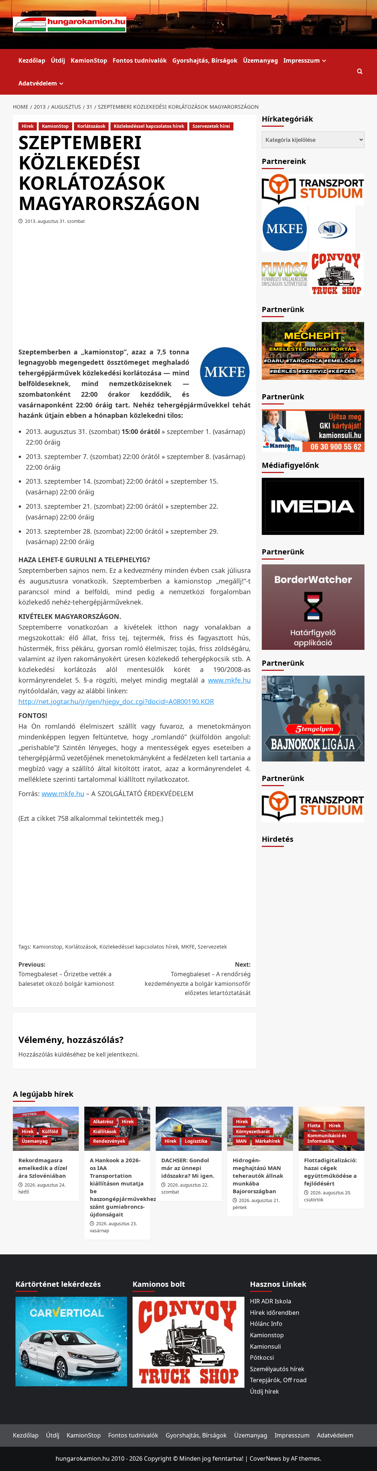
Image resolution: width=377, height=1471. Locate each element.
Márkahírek (267, 1141)
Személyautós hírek (277, 1369)
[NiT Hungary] (332, 228)
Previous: (66, 973)
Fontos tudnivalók (140, 60)
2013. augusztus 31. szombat (55, 221)
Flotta (313, 1125)
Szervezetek (212, 946)
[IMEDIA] (313, 505)
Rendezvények (109, 1141)
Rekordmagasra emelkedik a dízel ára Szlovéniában (42, 1167)
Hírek (28, 126)
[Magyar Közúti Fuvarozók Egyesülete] (285, 228)
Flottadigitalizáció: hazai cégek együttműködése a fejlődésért (330, 1171)
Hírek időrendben (274, 1313)
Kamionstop (47, 946)
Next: (198, 978)
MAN (241, 1141)
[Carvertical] (71, 1341)
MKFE (188, 946)
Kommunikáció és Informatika (326, 1138)
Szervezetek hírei (211, 126)
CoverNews (265, 1458)
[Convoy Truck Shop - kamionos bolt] (336, 273)
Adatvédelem (37, 83)
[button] (359, 71)
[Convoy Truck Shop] (188, 1342)
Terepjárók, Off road (278, 1380)
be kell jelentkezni (112, 1054)
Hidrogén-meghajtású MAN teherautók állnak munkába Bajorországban (258, 1175)
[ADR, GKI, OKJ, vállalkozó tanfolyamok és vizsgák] (313, 189)
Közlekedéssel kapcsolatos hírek (149, 126)
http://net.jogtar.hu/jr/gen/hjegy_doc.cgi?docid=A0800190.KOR (116, 701)
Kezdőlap (31, 60)
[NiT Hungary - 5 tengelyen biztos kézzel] (313, 717)
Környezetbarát (253, 1131)
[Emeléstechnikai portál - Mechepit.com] (313, 350)
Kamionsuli (265, 1346)
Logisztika (196, 1141)
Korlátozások (91, 126)
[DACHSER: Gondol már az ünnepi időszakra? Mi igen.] (189, 1128)
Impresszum (301, 60)
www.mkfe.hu (229, 680)
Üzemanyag (260, 60)
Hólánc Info (266, 1324)
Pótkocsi (262, 1357)
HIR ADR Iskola (270, 1301)
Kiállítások (104, 1131)
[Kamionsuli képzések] (313, 430)
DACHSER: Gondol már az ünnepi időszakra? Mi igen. (187, 1167)
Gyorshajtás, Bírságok (204, 60)
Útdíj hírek (264, 1391)
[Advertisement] (147, 288)
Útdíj (58, 60)
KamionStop (89, 60)
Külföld (50, 1131)
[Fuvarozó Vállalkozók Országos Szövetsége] (284, 273)
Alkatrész (103, 1121)
